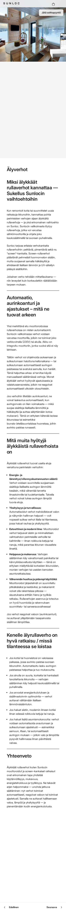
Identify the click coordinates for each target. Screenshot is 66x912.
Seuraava (52, 907)
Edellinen (14, 907)
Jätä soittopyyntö (51, 12)
